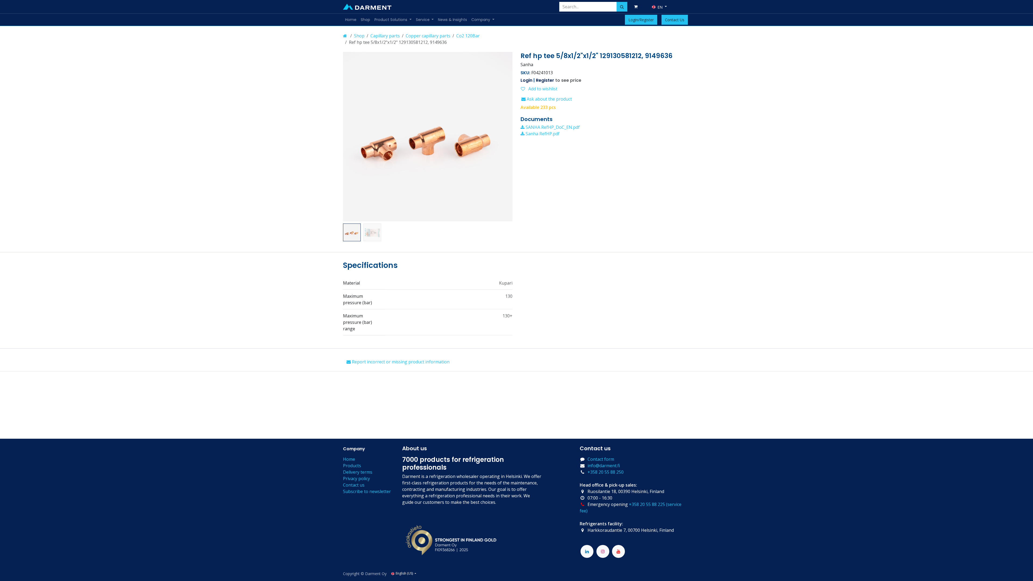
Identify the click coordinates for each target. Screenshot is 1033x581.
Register (545, 80)
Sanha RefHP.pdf (542, 134)
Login (526, 80)
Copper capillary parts (428, 36)
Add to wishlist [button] (542, 89)
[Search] (622, 7)
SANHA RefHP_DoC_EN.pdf (552, 127)
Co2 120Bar (468, 36)
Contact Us (674, 19)
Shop (359, 36)
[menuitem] (351, 20)
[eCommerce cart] (636, 6)
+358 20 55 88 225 (647, 504)
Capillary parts (385, 36)
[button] (351, 136)
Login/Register (641, 19)
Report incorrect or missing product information (400, 362)
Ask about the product (549, 99)
